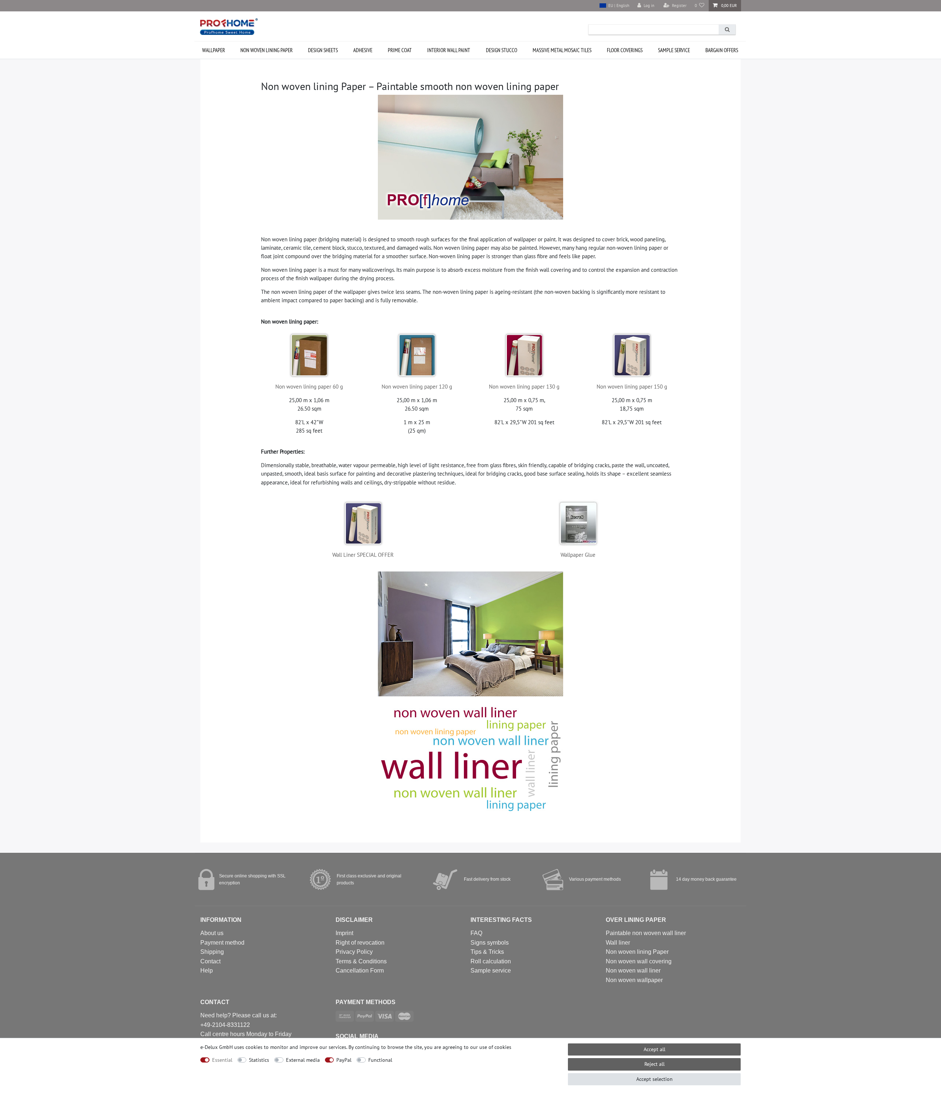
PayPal (343, 1060)
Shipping (212, 952)
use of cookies (495, 1047)
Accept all (654, 1049)
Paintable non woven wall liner (646, 933)
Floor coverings (625, 50)
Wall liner (618, 942)
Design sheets (323, 50)
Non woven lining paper (266, 50)
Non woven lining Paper (637, 952)
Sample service (674, 50)
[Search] (727, 30)
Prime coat (400, 50)
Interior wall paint (448, 50)
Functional (380, 1060)
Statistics (259, 1060)
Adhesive (362, 50)
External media (303, 1060)
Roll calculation (490, 961)
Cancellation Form (360, 970)
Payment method (222, 942)
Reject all (654, 1064)
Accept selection (654, 1079)
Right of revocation (360, 942)
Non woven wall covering (639, 961)
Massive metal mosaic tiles (562, 50)
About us (211, 933)
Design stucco (501, 50)
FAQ (476, 933)
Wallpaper (213, 50)
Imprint (344, 933)
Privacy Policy (354, 952)
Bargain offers (721, 50)
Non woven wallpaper (634, 980)
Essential (222, 1060)
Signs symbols (489, 942)
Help (206, 970)
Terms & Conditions (361, 961)
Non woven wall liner (633, 970)
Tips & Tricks (487, 952)
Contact (210, 961)
